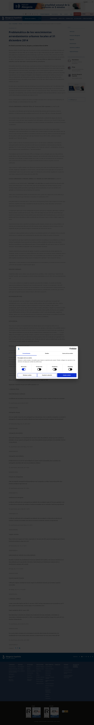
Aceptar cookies (67, 375)
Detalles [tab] (47, 353)
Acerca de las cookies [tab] (67, 353)
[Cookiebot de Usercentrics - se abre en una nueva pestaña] (70, 349)
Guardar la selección (47, 375)
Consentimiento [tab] (26, 353)
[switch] (39, 369)
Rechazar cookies (27, 375)
